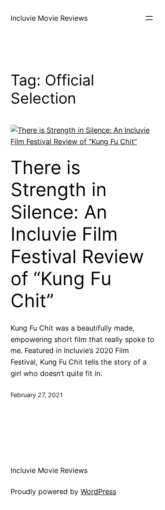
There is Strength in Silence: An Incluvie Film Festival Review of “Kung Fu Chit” (77, 234)
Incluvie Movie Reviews (49, 18)
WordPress (98, 491)
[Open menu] (149, 18)
